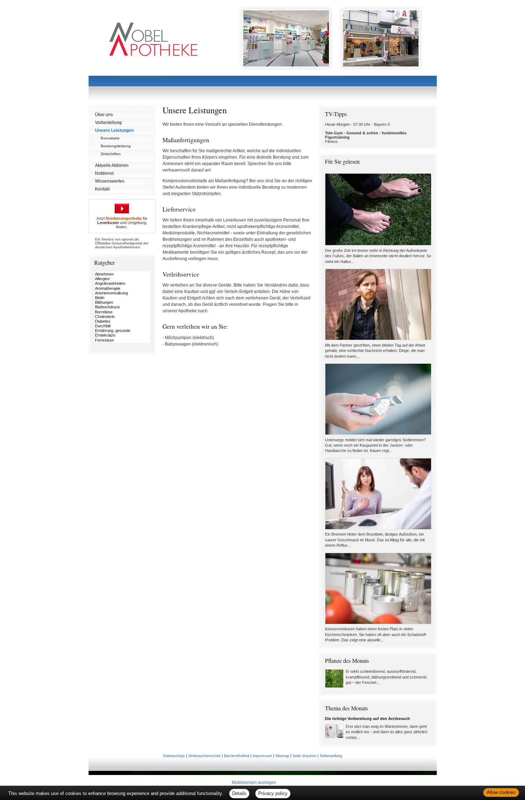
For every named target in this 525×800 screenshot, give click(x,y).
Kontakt (102, 189)
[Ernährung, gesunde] (122, 330)
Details (239, 793)
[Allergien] (122, 279)
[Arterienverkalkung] (122, 293)
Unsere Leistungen (114, 130)
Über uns (104, 114)
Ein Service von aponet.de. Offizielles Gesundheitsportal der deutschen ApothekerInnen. (122, 243)
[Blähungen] (122, 302)
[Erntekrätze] (122, 335)
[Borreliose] (122, 312)
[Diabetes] (122, 321)
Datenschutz (174, 756)
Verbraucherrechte (204, 756)
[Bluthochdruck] (122, 307)
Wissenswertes (109, 181)
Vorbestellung (108, 122)
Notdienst (104, 173)
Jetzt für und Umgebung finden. (122, 222)
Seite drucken (304, 756)
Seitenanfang (331, 756)
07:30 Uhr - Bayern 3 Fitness (365, 133)
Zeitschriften (111, 154)
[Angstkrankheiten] (122, 283)
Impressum (262, 756)
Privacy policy (273, 793)
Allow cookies (501, 792)
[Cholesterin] (122, 316)
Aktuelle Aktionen (112, 165)
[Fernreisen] (122, 340)
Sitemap (282, 756)
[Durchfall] (122, 326)
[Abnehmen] (122, 274)
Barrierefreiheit (236, 756)
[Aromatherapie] (122, 288)
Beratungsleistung (116, 146)
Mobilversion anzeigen (254, 782)
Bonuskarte (110, 138)
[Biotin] (122, 297)
